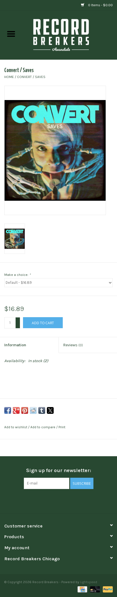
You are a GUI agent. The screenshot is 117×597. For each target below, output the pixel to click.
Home (9, 77)
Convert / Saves (31, 77)
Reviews (73, 345)
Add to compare (43, 427)
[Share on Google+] (16, 410)
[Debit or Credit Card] (94, 589)
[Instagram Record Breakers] (68, 500)
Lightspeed (88, 582)
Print (61, 427)
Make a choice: (17, 275)
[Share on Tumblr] (41, 410)
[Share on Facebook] (7, 410)
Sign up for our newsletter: (58, 470)
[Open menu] (11, 33)
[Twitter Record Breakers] (58, 500)
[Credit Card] (82, 589)
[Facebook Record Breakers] (48, 500)
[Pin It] (24, 410)
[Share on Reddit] (33, 410)
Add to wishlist (16, 427)
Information (15, 345)
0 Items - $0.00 (100, 5)
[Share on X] (50, 410)
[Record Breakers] (69, 34)
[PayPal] (107, 589)
